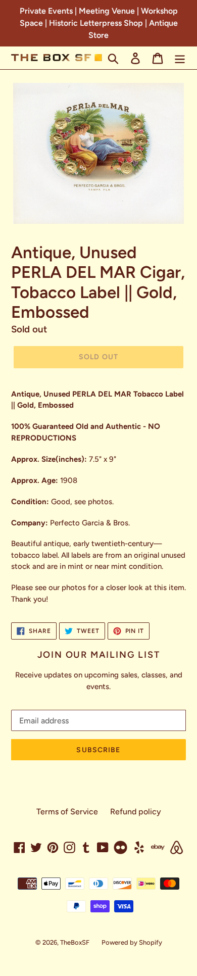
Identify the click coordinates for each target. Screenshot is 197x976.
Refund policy (135, 811)
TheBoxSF (74, 942)
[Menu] (180, 57)
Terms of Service (67, 811)
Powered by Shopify (132, 942)
